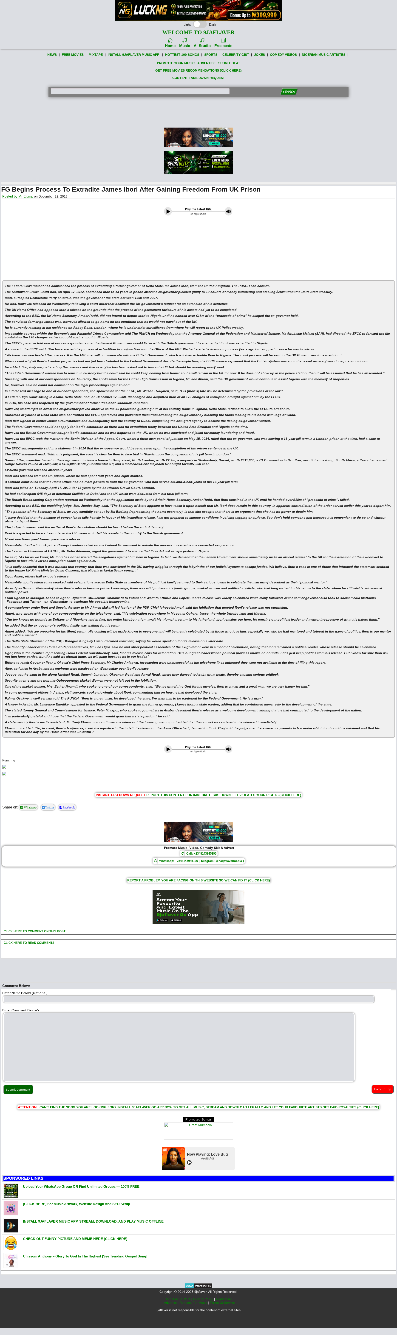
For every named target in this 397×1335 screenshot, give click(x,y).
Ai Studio (202, 46)
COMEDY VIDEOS (283, 54)
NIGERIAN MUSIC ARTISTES (323, 54)
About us (172, 1299)
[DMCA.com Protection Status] (199, 1287)
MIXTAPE (96, 54)
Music (184, 46)
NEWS (52, 54)
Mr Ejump (25, 196)
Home (170, 46)
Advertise (171, 1302)
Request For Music (193, 1302)
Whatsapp (30, 807)
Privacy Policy (203, 1299)
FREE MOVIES (73, 54)
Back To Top (382, 1089)
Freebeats (223, 46)
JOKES (259, 54)
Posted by (10, 196)
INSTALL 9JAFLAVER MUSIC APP (133, 54)
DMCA (186, 1299)
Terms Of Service (222, 1302)
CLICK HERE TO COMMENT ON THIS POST (34, 931)
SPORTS (210, 54)
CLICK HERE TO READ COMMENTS (28, 943)
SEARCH (289, 91)
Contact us (224, 1299)
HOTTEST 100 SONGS (182, 54)
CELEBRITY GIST (235, 54)
